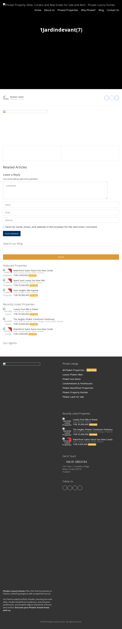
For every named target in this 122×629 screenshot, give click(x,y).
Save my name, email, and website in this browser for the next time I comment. (51, 227)
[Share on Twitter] (111, 98)
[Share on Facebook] (106, 98)
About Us (49, 10)
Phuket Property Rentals (75, 392)
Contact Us (113, 10)
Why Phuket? (88, 10)
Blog (101, 10)
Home (38, 10)
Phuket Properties (68, 10)
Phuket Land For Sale (73, 396)
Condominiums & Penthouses (77, 383)
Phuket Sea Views (71, 378)
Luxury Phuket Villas (72, 374)
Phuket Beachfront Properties (77, 387)
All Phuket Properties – (79, 370)
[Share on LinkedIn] (116, 98)
